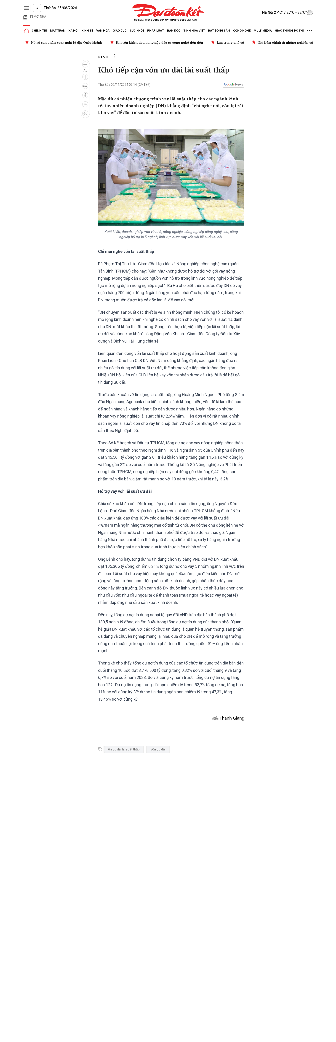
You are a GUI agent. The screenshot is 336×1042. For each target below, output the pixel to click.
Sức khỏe (137, 30)
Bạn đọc (173, 30)
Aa (85, 70)
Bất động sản (219, 30)
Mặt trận (57, 30)
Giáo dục (120, 30)
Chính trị (39, 30)
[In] (85, 113)
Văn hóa (102, 30)
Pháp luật (155, 30)
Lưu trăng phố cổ (230, 43)
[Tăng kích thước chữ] (85, 77)
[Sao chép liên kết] (85, 104)
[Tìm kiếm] (37, 8)
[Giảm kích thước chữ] (85, 64)
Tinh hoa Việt (194, 30)
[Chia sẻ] (332, 1036)
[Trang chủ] (26, 31)
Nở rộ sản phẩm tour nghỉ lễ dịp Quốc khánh (66, 43)
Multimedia (263, 30)
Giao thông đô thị (289, 30)
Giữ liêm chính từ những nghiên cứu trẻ (289, 43)
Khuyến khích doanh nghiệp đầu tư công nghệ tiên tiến (159, 43)
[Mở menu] (26, 8)
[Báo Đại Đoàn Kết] (168, 13)
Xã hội (73, 30)
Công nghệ (242, 30)
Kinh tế (87, 30)
